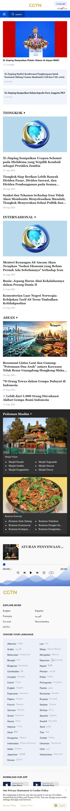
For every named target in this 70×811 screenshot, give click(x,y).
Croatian (16, 676)
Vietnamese (51, 754)
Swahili (48, 721)
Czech (14, 682)
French (15, 704)
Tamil (45, 726)
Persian (47, 671)
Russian (48, 698)
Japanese (16, 754)
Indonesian (21, 743)
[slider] (4, 564)
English (6, 610)
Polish (46, 676)
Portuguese (51, 682)
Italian (14, 748)
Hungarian (16, 737)
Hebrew (14, 726)
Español (39, 610)
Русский (7, 621)
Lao (44, 643)
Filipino (15, 698)
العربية (38, 616)
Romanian (49, 693)
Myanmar (51, 660)
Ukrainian (50, 743)
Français (7, 616)
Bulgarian (17, 665)
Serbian (48, 704)
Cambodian (15, 671)
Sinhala (47, 709)
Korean (15, 759)
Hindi (12, 732)
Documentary (42, 621)
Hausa (14, 721)
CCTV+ (6, 626)
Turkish (47, 737)
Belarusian (18, 654)
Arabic (14, 649)
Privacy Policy (9, 805)
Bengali (13, 660)
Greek (15, 715)
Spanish (48, 715)
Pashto (46, 687)
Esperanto (17, 693)
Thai (44, 732)
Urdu (45, 748)
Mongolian (49, 654)
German (15, 709)
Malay (50, 649)
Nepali (46, 665)
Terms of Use (26, 805)
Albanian (15, 643)
